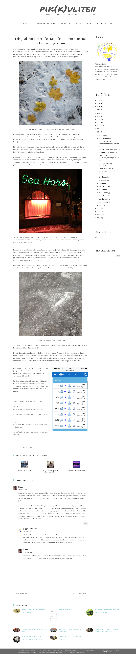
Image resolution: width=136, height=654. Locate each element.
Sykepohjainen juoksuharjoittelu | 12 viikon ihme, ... (109, 158)
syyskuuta (102, 180)
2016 (98, 132)
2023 (98, 110)
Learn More (107, 651)
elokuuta (102, 183)
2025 (98, 104)
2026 (98, 100)
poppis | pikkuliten (30, 529)
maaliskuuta (103, 199)
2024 (98, 107)
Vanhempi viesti (80, 594)
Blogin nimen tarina (65, 610)
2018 (98, 126)
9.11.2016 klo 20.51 (27, 552)
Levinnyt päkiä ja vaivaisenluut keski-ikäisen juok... (109, 144)
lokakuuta (103, 177)
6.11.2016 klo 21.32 (22, 490)
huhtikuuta (103, 196)
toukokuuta (103, 193)
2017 (98, 129)
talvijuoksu (28, 447)
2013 (98, 215)
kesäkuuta (103, 190)
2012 (98, 218)
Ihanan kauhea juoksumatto (109, 149)
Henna (20, 487)
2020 (98, 119)
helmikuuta (103, 202)
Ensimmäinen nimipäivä (108, 152)
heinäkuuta (103, 186)
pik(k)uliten (68, 8)
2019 (98, 123)
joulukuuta (103, 135)
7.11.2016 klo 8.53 (27, 531)
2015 (98, 209)
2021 (98, 116)
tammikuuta (103, 205)
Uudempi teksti (21, 594)
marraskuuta (104, 138)
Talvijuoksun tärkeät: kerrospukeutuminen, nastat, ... (107, 171)
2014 (98, 212)
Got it (116, 651)
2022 (98, 113)
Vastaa (85, 524)
